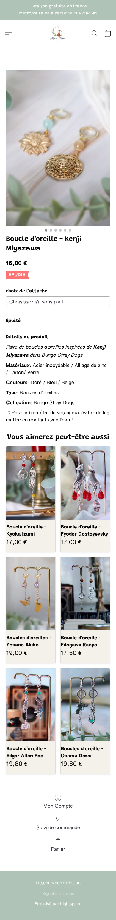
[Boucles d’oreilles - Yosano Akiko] (30, 593)
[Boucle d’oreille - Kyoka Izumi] (30, 482)
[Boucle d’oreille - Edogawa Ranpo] (85, 593)
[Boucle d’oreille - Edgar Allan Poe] (30, 704)
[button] (58, 33)
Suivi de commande (58, 828)
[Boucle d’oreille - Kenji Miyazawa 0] (58, 148)
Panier (58, 849)
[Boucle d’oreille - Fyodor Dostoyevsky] (85, 482)
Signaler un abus (58, 894)
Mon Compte (58, 806)
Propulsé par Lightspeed (58, 904)
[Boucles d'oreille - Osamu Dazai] (85, 704)
